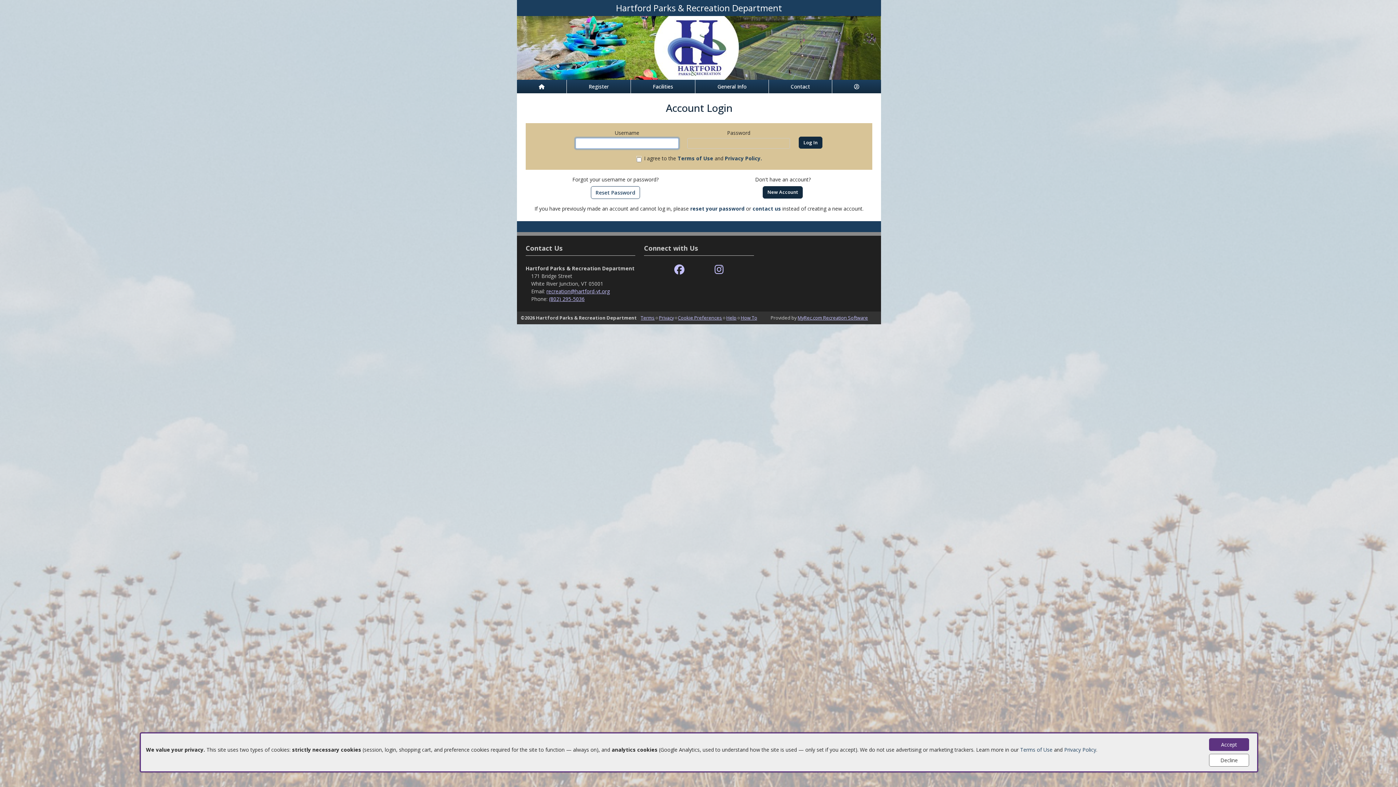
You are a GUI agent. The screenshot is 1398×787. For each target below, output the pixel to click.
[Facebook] (679, 270)
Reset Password (615, 192)
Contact (800, 86)
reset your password (717, 208)
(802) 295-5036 (567, 298)
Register (599, 86)
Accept (1229, 744)
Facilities (663, 86)
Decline (1229, 760)
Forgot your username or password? (615, 179)
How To (749, 317)
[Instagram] (719, 270)
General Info (732, 86)
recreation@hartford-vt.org (578, 291)
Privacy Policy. (743, 158)
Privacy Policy (1080, 749)
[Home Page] (541, 86)
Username (627, 132)
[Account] (856, 86)
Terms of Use (1036, 749)
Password (738, 132)
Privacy (666, 317)
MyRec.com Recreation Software (833, 317)
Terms (648, 317)
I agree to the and (703, 158)
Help (731, 317)
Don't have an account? (783, 179)
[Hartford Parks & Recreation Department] (699, 47)
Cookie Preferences (700, 317)
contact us (767, 208)
